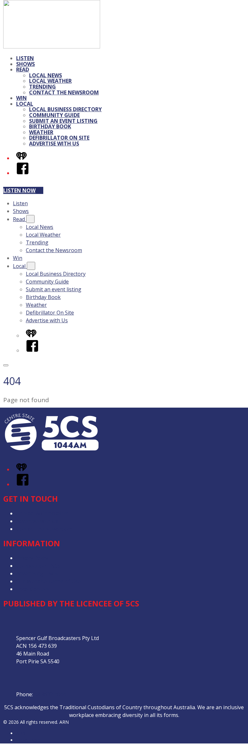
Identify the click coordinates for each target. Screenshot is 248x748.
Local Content (33, 589)
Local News (45, 75)
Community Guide (54, 115)
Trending (42, 86)
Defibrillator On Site (59, 137)
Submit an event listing (63, 120)
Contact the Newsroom (64, 92)
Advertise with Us (54, 143)
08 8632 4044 (50, 694)
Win (21, 98)
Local (24, 103)
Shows (25, 64)
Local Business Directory (65, 109)
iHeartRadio (28, 740)
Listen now (19, 190)
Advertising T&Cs (37, 573)
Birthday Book (50, 126)
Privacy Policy (32, 557)
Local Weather (50, 80)
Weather (41, 132)
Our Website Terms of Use (48, 581)
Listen (25, 58)
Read (22, 69)
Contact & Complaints (42, 513)
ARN (21, 733)
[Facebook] (22, 172)
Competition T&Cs (38, 565)
